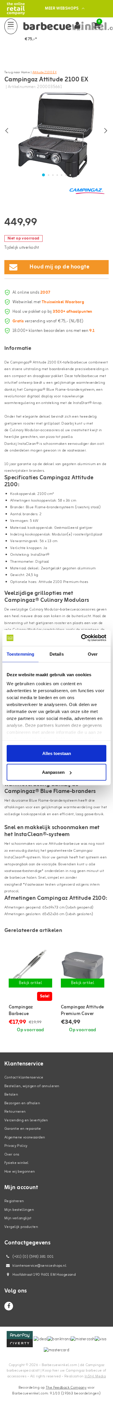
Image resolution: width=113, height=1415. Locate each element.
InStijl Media (95, 1376)
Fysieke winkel (16, 1163)
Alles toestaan (56, 753)
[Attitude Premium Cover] (82, 967)
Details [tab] (57, 653)
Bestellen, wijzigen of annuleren (31, 1086)
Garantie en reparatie (22, 1129)
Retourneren (15, 1112)
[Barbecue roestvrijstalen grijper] (30, 967)
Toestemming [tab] (20, 653)
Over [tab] (93, 653)
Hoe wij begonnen (19, 1172)
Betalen (11, 1095)
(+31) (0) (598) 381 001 (33, 1257)
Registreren (14, 1201)
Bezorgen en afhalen (22, 1103)
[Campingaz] (87, 191)
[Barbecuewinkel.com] (15, 8)
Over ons (11, 1154)
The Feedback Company (66, 1388)
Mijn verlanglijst (17, 1218)
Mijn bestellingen (19, 1210)
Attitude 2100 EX (44, 72)
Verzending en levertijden (26, 1120)
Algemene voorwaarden (24, 1137)
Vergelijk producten (21, 1227)
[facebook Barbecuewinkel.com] (8, 1306)
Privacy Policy (16, 1146)
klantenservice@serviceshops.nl (39, 1266)
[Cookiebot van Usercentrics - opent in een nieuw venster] (81, 638)
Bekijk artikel (30, 983)
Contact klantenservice (23, 1077)
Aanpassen (53, 772)
